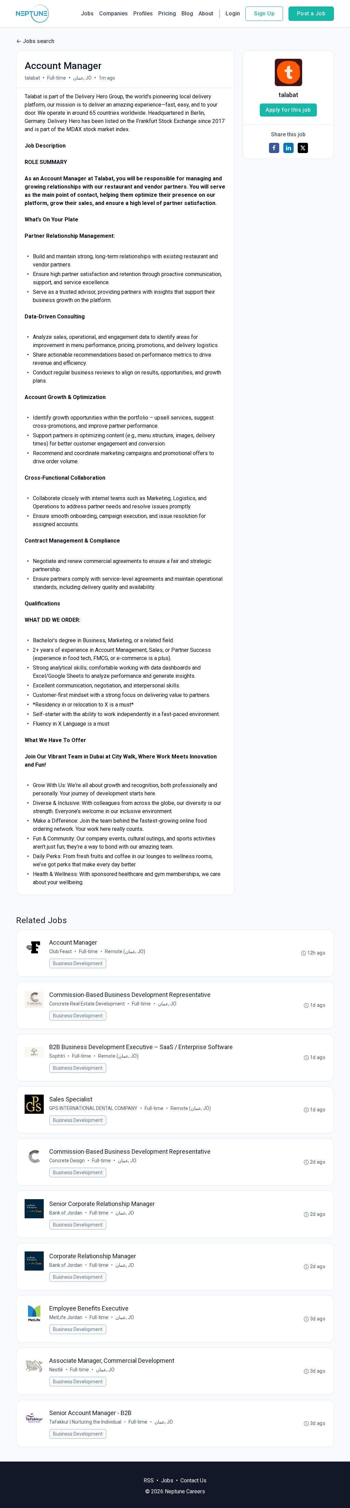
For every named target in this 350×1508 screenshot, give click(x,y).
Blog (187, 13)
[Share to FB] (274, 148)
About (206, 13)
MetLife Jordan (65, 1317)
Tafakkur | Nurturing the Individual (85, 1422)
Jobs (87, 13)
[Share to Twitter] (303, 148)
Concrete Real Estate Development (87, 1003)
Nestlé (56, 1369)
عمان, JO (82, 78)
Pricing (167, 13)
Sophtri (57, 1056)
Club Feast (60, 951)
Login (233, 13)
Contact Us (193, 1480)
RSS (149, 1480)
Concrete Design (67, 1160)
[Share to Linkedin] (288, 148)
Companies (113, 13)
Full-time (56, 78)
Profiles (143, 13)
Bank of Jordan (65, 1213)
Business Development (78, 963)
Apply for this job (288, 110)
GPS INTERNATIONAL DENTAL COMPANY (93, 1108)
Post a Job (311, 13)
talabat (32, 78)
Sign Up (264, 13)
